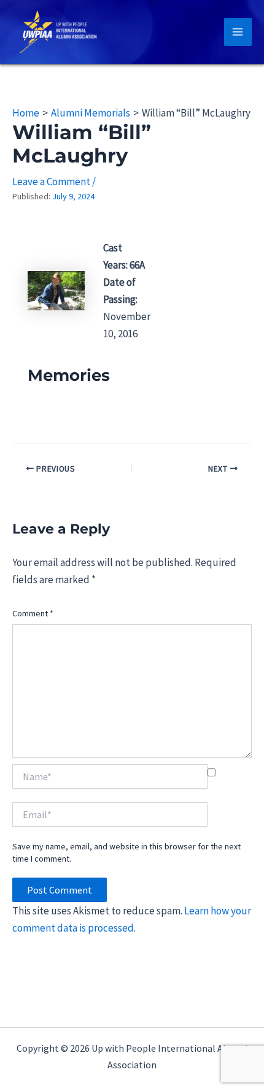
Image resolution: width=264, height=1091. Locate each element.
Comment (32, 613)
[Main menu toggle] (238, 32)
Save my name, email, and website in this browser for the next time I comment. (126, 852)
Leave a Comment (51, 181)
